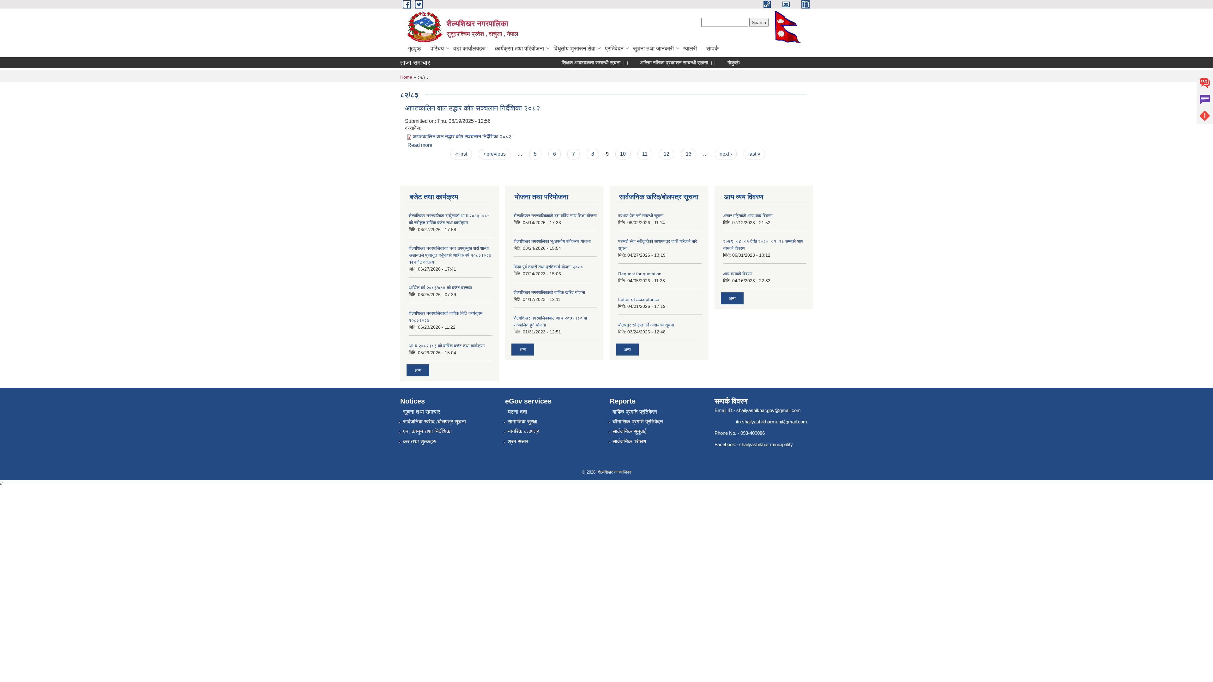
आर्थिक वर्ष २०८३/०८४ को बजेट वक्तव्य (440, 287)
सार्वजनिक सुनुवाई (630, 431)
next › (726, 154)
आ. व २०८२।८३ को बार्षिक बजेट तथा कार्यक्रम (447, 345)
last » (754, 154)
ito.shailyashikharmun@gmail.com (771, 421)
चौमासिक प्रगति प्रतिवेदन (638, 422)
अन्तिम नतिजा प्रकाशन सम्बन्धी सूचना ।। (666, 62)
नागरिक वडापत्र (523, 431)
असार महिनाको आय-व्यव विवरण (748, 215)
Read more (419, 145)
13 (688, 154)
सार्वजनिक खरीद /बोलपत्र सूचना (434, 422)
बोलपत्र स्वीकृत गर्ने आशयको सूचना (646, 324)
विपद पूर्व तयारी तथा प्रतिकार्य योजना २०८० (548, 266)
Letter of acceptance (638, 299)
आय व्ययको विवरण (737, 273)
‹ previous (495, 154)
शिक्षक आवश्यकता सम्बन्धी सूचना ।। (583, 62)
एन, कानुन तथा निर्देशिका (427, 431)
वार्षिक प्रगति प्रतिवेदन (635, 412)
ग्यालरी (690, 48)
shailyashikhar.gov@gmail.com (768, 410)
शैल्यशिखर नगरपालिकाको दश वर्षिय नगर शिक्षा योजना (555, 215)
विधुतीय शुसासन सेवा (574, 48)
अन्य (417, 370)
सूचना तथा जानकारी (653, 48)
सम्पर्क (712, 48)
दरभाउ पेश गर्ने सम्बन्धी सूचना (640, 215)
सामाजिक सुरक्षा (522, 422)
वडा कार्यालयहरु (469, 48)
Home (406, 77)
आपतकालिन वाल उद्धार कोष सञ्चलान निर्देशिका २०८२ (472, 108)
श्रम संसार (518, 442)
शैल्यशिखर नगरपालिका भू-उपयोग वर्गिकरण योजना (552, 241)
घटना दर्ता (517, 412)
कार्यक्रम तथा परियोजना (519, 48)
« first (461, 154)
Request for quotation (639, 273)
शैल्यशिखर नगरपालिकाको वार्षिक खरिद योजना (549, 292)
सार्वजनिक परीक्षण (629, 442)
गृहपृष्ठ (414, 48)
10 (623, 154)
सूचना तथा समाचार (421, 412)
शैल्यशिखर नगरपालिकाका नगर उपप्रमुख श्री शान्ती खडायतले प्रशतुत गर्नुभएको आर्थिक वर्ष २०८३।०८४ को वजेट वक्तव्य (450, 255)
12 (666, 154)
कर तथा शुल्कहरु (419, 442)
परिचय (437, 48)
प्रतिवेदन (614, 48)
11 (645, 154)
